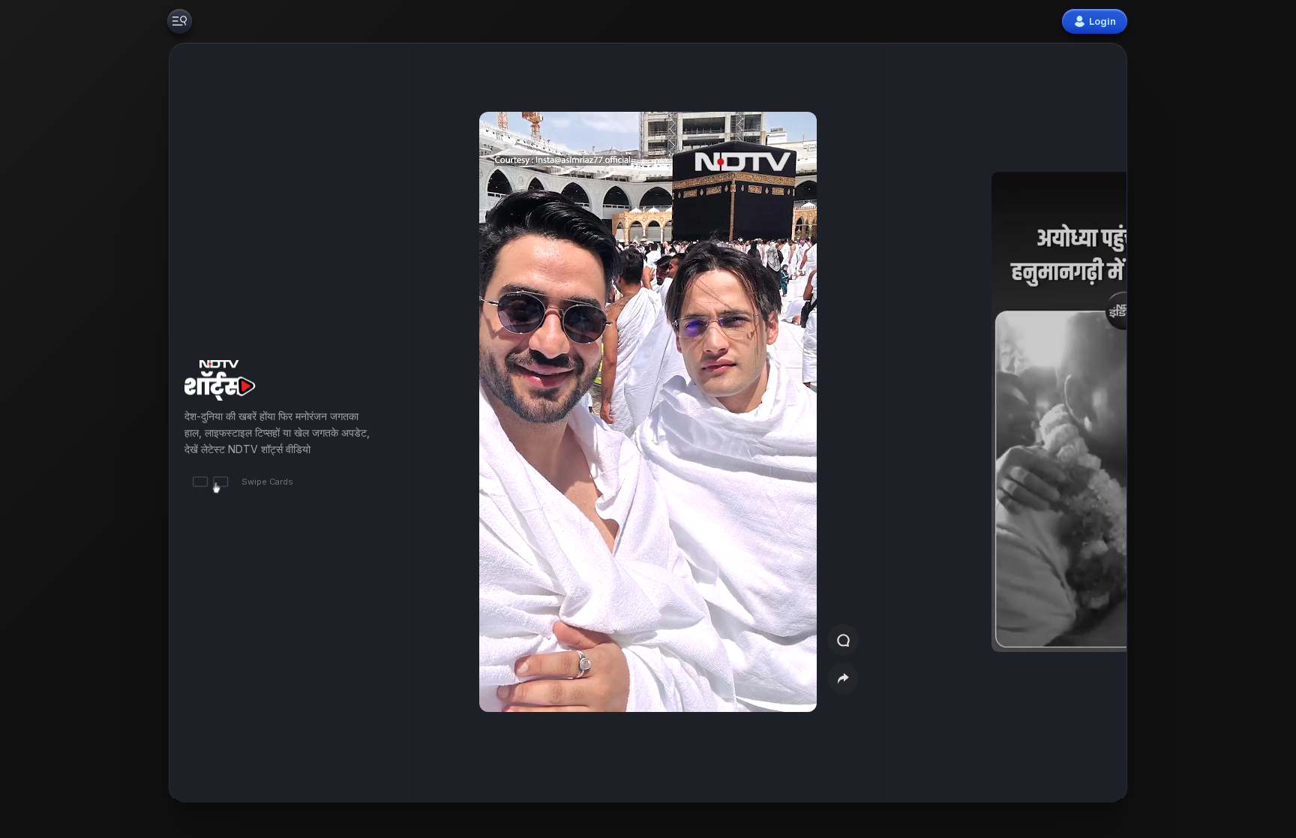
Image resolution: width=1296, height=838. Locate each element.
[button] (1039, 423)
